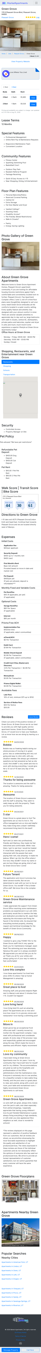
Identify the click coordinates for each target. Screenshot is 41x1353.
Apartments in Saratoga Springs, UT (16, 1301)
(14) (37, 18)
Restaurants (8, 362)
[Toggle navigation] (36, 3)
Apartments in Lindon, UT (12, 1266)
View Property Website (20, 61)
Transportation (9, 374)
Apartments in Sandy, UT (11, 1297)
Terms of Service (20, 1336)
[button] (20, 395)
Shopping (7, 366)
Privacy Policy (20, 1340)
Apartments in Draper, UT (12, 1279)
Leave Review (33, 717)
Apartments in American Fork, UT (15, 1262)
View (33, 98)
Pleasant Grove (8, 17)
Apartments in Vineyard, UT (13, 1289)
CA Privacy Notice (20, 1332)
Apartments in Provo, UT (11, 1293)
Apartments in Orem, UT (11, 1270)
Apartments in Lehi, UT (11, 1275)
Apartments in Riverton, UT (12, 1305)
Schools (6, 370)
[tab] (6, 87)
